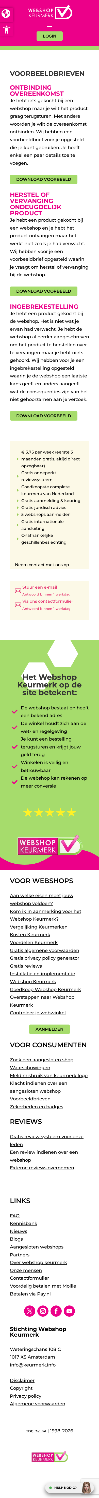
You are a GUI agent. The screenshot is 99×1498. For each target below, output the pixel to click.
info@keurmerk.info (33, 1365)
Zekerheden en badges (36, 1107)
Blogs (16, 1239)
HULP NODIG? (65, 1488)
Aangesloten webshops (36, 1247)
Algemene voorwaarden (37, 1404)
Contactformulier (29, 1278)
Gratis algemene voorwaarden (44, 950)
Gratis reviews (26, 966)
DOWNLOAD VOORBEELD (43, 179)
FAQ (15, 1216)
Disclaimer (22, 1380)
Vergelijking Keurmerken (39, 927)
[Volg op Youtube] (69, 1311)
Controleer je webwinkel (38, 1013)
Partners (19, 1255)
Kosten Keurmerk (30, 934)
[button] (6, 29)
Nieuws (18, 1231)
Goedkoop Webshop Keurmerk (45, 989)
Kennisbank (23, 1223)
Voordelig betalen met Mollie (43, 1286)
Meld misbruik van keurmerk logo (49, 1075)
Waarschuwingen (30, 1068)
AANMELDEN (49, 1029)
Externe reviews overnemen (42, 1168)
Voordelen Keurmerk (34, 942)
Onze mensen (26, 1270)
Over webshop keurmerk (38, 1262)
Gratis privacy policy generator (44, 958)
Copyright (21, 1388)
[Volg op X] (29, 1311)
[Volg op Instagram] (42, 1311)
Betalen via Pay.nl (30, 1294)
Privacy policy (25, 1396)
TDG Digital (36, 1431)
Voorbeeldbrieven (30, 1099)
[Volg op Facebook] (56, 1311)
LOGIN (49, 36)
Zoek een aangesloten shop (41, 1060)
